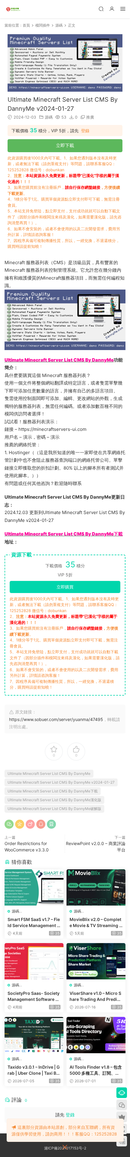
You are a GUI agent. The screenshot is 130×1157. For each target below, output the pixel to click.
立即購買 (65, 586)
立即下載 (65, 145)
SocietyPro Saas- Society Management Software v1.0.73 (34, 996)
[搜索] (101, 9)
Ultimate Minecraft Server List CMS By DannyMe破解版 (54, 808)
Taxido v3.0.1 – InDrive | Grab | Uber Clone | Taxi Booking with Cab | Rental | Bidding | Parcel (34, 1070)
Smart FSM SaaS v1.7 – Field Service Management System (34, 923)
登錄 (85, 131)
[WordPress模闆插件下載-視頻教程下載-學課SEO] (14, 9)
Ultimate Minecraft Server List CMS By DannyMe (49, 773)
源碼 (49, 117)
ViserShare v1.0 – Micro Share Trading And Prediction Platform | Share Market (96, 996)
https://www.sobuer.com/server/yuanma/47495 (56, 719)
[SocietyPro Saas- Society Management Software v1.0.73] (34, 961)
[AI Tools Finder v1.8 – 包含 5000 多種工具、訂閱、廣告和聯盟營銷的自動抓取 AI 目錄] (96, 1035)
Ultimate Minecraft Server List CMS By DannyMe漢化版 (54, 800)
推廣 (90, 117)
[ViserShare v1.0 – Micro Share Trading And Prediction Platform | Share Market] (96, 961)
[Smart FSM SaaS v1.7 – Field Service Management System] (34, 887)
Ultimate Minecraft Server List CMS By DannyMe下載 (53, 791)
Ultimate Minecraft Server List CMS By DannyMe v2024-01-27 (61, 782)
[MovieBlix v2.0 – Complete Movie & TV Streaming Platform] (96, 887)
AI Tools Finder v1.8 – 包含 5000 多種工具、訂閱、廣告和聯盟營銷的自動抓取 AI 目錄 (96, 1070)
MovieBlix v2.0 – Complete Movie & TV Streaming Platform (96, 923)
